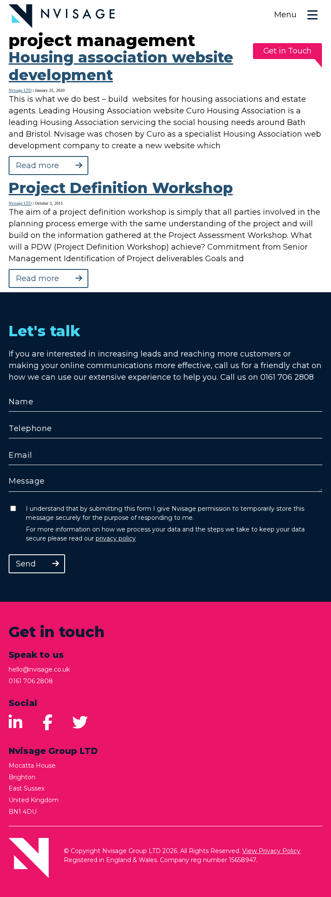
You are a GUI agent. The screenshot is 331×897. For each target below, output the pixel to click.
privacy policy (116, 538)
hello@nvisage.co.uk (39, 669)
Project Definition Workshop (121, 188)
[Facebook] (48, 722)
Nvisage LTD (20, 90)
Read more (37, 165)
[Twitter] (80, 722)
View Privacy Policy (271, 851)
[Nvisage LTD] (62, 16)
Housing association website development (121, 66)
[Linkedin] (15, 722)
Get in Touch (287, 51)
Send (26, 564)
